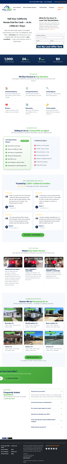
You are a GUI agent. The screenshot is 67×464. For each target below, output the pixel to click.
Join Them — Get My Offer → (33, 235)
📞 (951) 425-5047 (12, 378)
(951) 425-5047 (62, 2)
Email (52, 40)
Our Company (48, 1)
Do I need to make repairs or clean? (46, 408)
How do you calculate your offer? (46, 414)
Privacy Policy (4, 453)
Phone (38, 40)
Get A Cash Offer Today (36, 1)
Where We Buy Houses (29, 7)
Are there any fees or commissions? (46, 402)
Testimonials (43, 7)
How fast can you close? (46, 391)
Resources (14, 451)
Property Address (41, 35)
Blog (12, 453)
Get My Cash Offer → (33, 357)
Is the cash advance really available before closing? (46, 420)
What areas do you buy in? (46, 427)
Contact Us (14, 445)
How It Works (17, 7)
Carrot (24, 462)
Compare (51, 7)
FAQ (14, 9)
